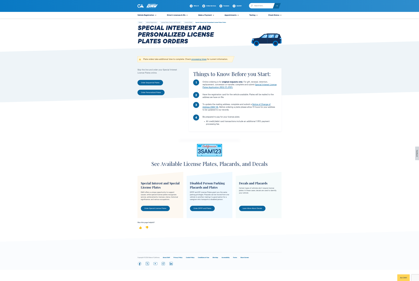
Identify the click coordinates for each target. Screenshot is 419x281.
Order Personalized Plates (151, 92)
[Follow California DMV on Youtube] (155, 264)
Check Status (273, 15)
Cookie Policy (190, 257)
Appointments (231, 15)
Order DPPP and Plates (202, 208)
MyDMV (239, 6)
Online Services (211, 6)
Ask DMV (403, 278)
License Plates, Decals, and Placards (170, 22)
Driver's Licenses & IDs (176, 15)
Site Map (215, 257)
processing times (198, 59)
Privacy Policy (177, 257)
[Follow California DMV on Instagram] (163, 264)
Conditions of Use (203, 257)
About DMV (166, 257)
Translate (226, 6)
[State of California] (140, 6)
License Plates (188, 22)
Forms (235, 257)
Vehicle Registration (145, 15)
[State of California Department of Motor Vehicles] (152, 6)
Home (140, 22)
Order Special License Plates (155, 208)
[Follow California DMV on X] (147, 264)
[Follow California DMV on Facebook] (139, 264)
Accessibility (226, 257)
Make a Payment (205, 15)
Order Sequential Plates (150, 83)
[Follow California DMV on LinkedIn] (171, 264)
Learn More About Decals (252, 208)
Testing (252, 15)
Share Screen (244, 257)
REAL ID (196, 6)
